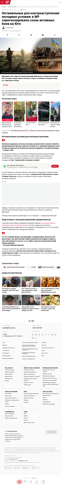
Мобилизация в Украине (50, 368)
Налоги (7, 404)
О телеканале (5, 350)
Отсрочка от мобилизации (50, 380)
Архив (43, 350)
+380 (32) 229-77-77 (13, 459)
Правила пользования (7, 358)
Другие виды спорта (29, 422)
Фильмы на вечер (28, 398)
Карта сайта (44, 353)
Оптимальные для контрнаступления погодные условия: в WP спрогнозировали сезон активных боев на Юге (39, 6)
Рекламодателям (6, 355)
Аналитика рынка (9, 413)
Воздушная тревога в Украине (32, 376)
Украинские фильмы (29, 395)
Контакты (44, 342)
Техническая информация (28, 358)
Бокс (25, 413)
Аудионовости (9, 378)
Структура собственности (48, 347)
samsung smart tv (36, 467)
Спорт (26, 411)
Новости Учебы (47, 391)
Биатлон (26, 420)
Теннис (26, 418)
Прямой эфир (8, 374)
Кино (25, 391)
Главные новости (9, 370)
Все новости (9, 368)
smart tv (26, 467)
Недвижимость (9, 411)
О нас (3, 342)
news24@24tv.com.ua (8, 328)
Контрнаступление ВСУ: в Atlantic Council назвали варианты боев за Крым (30, 131)
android (8, 467)
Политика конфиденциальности (30, 342)
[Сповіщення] (60, 2)
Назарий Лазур (10, 27)
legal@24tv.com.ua (23, 460)
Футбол (26, 416)
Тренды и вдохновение (11, 418)
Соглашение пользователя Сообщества (28, 353)
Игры (43, 355)
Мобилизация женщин (49, 376)
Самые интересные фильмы (31, 393)
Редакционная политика (8, 347)
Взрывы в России (28, 382)
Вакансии (44, 345)
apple (18, 467)
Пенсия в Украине (10, 406)
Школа (44, 397)
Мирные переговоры (29, 374)
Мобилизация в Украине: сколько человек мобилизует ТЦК (50, 384)
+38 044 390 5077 (37, 328)
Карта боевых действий (30, 372)
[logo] (7, 2)
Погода (7, 380)
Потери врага (27, 384)
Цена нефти (8, 393)
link (32, 334)
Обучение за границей (49, 404)
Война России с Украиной (32, 368)
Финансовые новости (10, 398)
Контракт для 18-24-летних (50, 378)
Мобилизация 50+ (47, 373)
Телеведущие (5, 353)
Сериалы (26, 402)
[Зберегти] (54, 35)
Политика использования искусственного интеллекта (29, 346)
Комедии (26, 400)
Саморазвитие (46, 402)
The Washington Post (15, 31)
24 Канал (4, 6)
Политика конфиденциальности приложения (30, 349)
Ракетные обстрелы (29, 370)
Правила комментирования (29, 356)
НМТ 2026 (45, 399)
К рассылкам (51, 432)
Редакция (4, 345)
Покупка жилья (9, 416)
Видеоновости (9, 376)
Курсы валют (8, 395)
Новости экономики (11, 391)
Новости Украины (12, 6)
